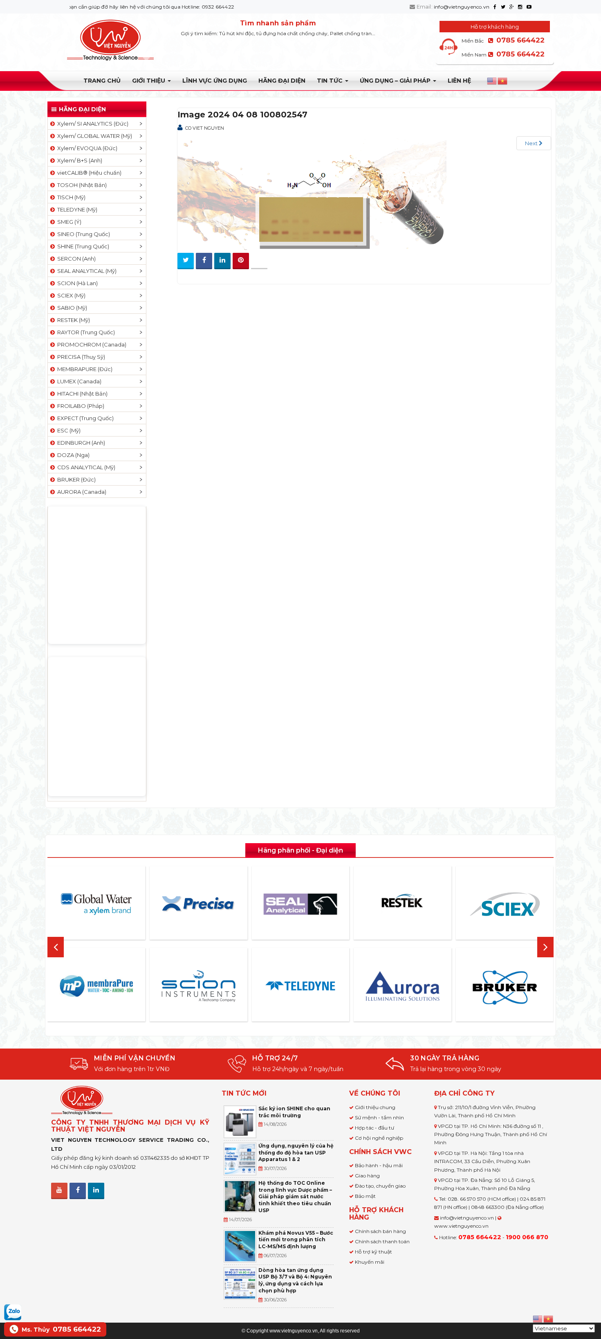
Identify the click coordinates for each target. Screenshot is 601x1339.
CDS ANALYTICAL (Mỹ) (85, 467)
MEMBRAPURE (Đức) (83, 369)
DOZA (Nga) (72, 455)
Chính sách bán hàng (380, 1231)
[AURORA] (403, 985)
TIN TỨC (330, 80)
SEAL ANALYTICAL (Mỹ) (86, 271)
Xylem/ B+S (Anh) (78, 160)
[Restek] (403, 904)
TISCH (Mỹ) (70, 197)
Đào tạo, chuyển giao (380, 1186)
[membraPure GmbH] (96, 986)
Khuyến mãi (369, 1262)
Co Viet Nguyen (204, 128)
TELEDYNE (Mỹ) (76, 209)
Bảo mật (365, 1196)
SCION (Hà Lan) (76, 283)
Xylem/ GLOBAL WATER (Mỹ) (93, 136)
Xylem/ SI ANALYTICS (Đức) (91, 123)
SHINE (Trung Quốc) (82, 246)
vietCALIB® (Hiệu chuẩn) (88, 172)
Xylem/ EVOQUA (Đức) (86, 148)
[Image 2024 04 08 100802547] (314, 190)
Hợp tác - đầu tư (374, 1128)
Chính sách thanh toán (382, 1241)
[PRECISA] (198, 904)
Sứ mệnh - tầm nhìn (379, 1117)
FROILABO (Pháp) (79, 406)
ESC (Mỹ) (68, 430)
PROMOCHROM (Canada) (90, 344)
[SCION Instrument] (198, 986)
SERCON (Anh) (75, 258)
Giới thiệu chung (375, 1107)
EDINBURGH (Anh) (80, 442)
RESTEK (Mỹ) (72, 320)
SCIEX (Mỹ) (70, 295)
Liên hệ (459, 80)
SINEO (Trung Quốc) (82, 234)
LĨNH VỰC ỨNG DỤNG (214, 80)
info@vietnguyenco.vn (461, 7)
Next (532, 143)
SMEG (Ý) (68, 221)
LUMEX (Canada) (78, 381)
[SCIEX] (504, 904)
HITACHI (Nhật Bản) (81, 393)
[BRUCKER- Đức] (504, 987)
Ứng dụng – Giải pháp (396, 80)
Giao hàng (367, 1175)
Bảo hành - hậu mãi (379, 1165)
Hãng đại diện (281, 80)
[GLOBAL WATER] (96, 904)
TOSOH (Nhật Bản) (81, 185)
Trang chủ (102, 80)
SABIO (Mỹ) (71, 307)
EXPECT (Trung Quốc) (84, 418)
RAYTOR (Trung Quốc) (85, 332)
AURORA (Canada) (80, 491)
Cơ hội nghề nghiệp (379, 1138)
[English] (492, 81)
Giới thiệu (149, 80)
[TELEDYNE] (300, 986)
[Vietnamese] (503, 81)
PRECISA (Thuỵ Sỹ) (80, 356)
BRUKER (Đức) (75, 479)
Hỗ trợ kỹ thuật (373, 1252)
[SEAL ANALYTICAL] (300, 903)
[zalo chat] (12, 1311)
